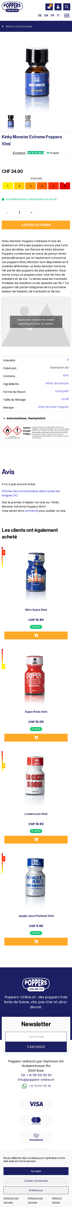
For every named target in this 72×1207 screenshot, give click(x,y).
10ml (66, 375)
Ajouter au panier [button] (36, 635)
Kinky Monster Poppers (53, 407)
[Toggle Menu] (67, 15)
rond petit (62, 391)
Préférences (36, 1190)
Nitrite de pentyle (57, 383)
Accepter (36, 1171)
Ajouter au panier (36, 225)
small (65, 399)
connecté (31, 511)
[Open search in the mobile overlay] (66, 6)
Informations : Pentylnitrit (26, 418)
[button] (36, 418)
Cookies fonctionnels (36, 1180)
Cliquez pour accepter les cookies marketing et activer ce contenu (36, 321)
